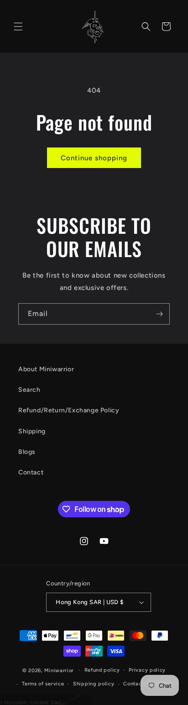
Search (29, 390)
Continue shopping (94, 158)
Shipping (32, 431)
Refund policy (102, 670)
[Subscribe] (159, 314)
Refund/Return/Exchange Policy (68, 410)
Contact (30, 472)
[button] (18, 26)
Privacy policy (147, 670)
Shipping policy (94, 684)
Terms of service (43, 684)
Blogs (27, 452)
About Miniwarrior (46, 369)
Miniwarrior (59, 670)
